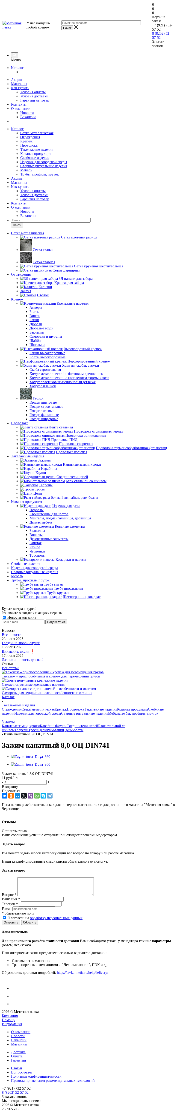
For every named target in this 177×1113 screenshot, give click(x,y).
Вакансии (28, 117)
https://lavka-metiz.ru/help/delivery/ (82, 972)
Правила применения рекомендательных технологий (53, 1080)
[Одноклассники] (11, 796)
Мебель (26, 170)
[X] (24, 796)
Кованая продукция (35, 154)
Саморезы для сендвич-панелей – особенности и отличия (47, 693)
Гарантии (18, 1060)
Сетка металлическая (36, 133)
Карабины (48, 726)
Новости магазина (21, 617)
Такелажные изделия (36, 149)
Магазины (19, 84)
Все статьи (10, 668)
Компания (10, 1016)
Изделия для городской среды (43, 162)
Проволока (29, 145)
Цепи (42, 730)
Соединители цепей (82, 726)
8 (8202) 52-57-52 (15, 1092)
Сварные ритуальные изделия (43, 166)
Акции (16, 80)
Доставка (18, 1052)
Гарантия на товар (34, 100)
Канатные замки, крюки (21, 726)
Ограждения (30, 137)
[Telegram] (50, 796)
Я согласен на (45, 918)
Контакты (19, 104)
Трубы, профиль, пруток (39, 174)
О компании (20, 108)
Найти (17, 225)
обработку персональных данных (56, 918)
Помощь (8, 1020)
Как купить (20, 88)
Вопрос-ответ (21, 1072)
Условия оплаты (33, 92)
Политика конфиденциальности (36, 1076)
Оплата (17, 1056)
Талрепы (21, 730)
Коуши (61, 726)
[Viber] (30, 796)
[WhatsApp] (37, 796)
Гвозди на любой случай (21, 643)
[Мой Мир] (17, 796)
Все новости (11, 635)
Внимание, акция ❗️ (18, 651)
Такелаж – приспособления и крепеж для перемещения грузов (51, 676)
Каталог (17, 68)
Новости (27, 113)
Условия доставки (34, 96)
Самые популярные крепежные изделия (33, 684)
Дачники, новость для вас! (22, 660)
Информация (12, 1024)
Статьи (16, 1068)
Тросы (33, 730)
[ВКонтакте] (4, 796)
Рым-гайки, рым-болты (65, 730)
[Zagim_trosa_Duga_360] (30, 757)
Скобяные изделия (34, 158)
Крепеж (26, 141)
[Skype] (43, 796)
